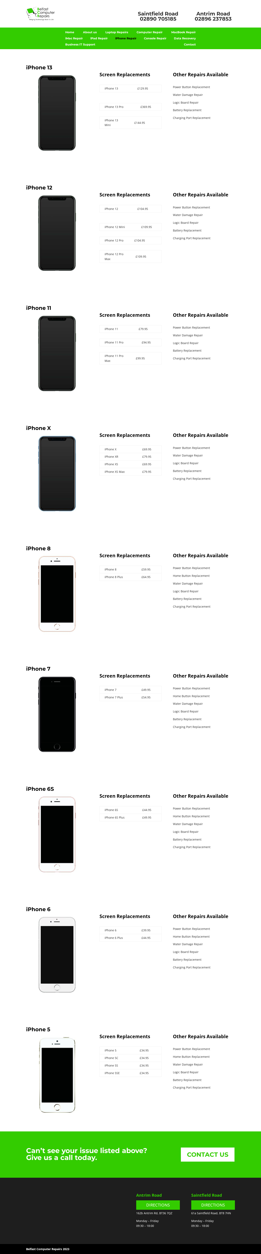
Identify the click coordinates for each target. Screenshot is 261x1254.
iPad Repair (99, 38)
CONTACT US (207, 1154)
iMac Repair (74, 38)
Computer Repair (150, 32)
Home (69, 32)
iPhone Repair (125, 38)
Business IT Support (80, 44)
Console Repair (155, 38)
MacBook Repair (183, 32)
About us (90, 32)
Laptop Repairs (116, 32)
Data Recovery (185, 38)
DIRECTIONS (158, 1205)
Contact (190, 44)
